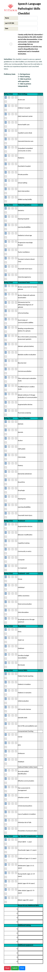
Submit (14, 968)
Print (22, 968)
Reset (7, 968)
